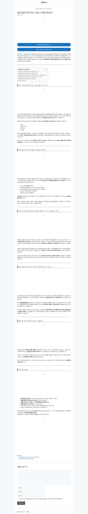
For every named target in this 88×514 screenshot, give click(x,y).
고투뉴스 (44, 2)
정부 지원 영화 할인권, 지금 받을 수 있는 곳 (29, 71)
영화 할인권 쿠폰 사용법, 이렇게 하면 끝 (28, 73)
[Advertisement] (44, 30)
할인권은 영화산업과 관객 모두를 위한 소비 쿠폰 (30, 77)
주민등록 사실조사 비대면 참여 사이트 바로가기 (29, 457)
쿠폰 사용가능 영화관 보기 (44, 49)
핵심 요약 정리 (22, 80)
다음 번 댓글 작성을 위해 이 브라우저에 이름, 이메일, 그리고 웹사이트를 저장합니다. (41, 499)
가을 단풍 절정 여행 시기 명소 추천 (26, 458)
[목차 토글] (45, 69)
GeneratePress (33, 511)
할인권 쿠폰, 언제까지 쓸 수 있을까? (27, 78)
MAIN (20, 455)
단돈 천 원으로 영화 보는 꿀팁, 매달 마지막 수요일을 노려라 (33, 75)
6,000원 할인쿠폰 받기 (44, 44)
